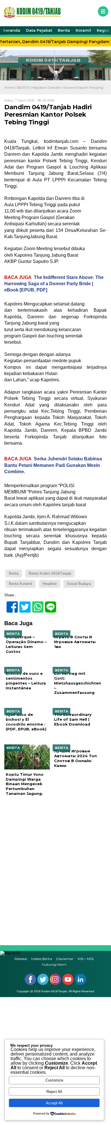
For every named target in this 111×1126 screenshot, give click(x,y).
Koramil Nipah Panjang (83, 87)
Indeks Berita (41, 959)
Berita (64, 30)
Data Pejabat (39, 30)
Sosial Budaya (79, 584)
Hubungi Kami (54, 964)
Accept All (54, 1103)
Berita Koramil (20, 584)
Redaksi (21, 959)
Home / (10, 87)
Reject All (54, 1091)
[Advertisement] (55, 871)
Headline (49, 584)
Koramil (83, 30)
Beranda (11, 30)
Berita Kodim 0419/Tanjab (50, 573)
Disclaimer (64, 959)
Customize (54, 1080)
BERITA (23, 87)
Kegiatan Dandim (47, 87)
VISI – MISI (85, 959)
